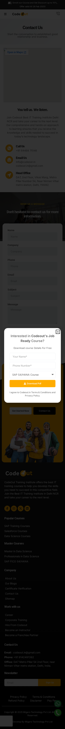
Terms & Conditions (41, 392)
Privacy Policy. (32, 395)
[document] (32, 364)
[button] (58, 331)
